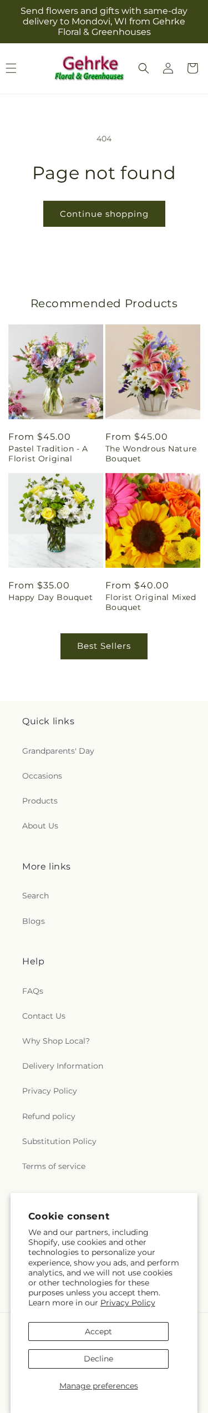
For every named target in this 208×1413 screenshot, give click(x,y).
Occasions (42, 776)
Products (40, 801)
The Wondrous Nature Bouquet (151, 454)
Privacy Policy (127, 1303)
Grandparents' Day (58, 751)
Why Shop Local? (56, 1041)
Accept (98, 1331)
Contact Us (43, 1016)
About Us (40, 826)
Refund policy (48, 1116)
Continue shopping (104, 214)
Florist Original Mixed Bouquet (150, 602)
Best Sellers (104, 646)
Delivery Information (62, 1066)
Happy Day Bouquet (50, 597)
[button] (143, 68)
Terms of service (53, 1166)
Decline (98, 1359)
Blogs (33, 921)
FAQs (32, 991)
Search (35, 896)
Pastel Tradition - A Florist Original (48, 454)
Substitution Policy (59, 1141)
